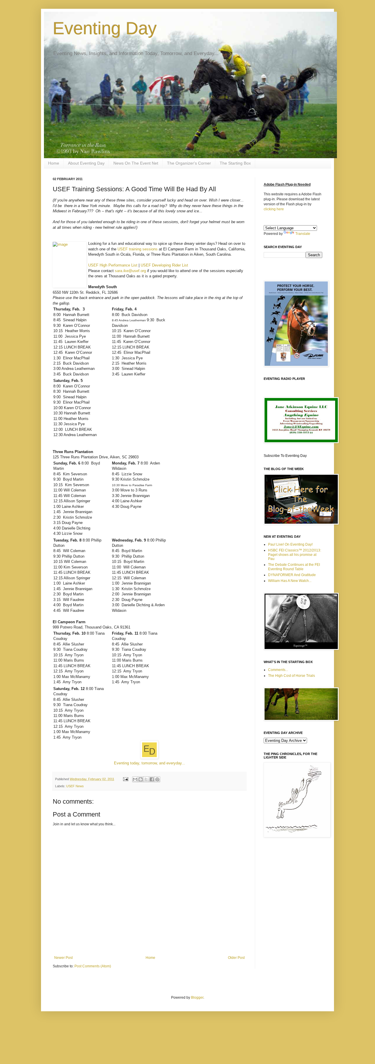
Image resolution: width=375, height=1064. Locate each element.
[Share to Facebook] (152, 779)
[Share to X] (146, 779)
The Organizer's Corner (189, 163)
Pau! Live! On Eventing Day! (290, 544)
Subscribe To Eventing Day (285, 456)
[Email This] (135, 779)
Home (53, 163)
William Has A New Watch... (289, 581)
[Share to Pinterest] (157, 779)
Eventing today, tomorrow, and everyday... (149, 763)
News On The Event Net (135, 163)
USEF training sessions (137, 249)
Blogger (197, 997)
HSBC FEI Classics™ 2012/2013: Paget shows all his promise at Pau (294, 554)
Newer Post (63, 958)
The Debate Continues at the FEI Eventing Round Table (294, 567)
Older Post (236, 958)
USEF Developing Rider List (164, 265)
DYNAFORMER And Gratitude (292, 575)
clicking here (274, 209)
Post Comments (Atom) (92, 966)
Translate (302, 234)
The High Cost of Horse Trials (291, 676)
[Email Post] (125, 779)
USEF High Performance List (112, 265)
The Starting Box (235, 163)
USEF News (75, 786)
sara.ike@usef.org (130, 271)
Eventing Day (105, 28)
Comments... (278, 670)
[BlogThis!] (141, 779)
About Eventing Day (86, 163)
